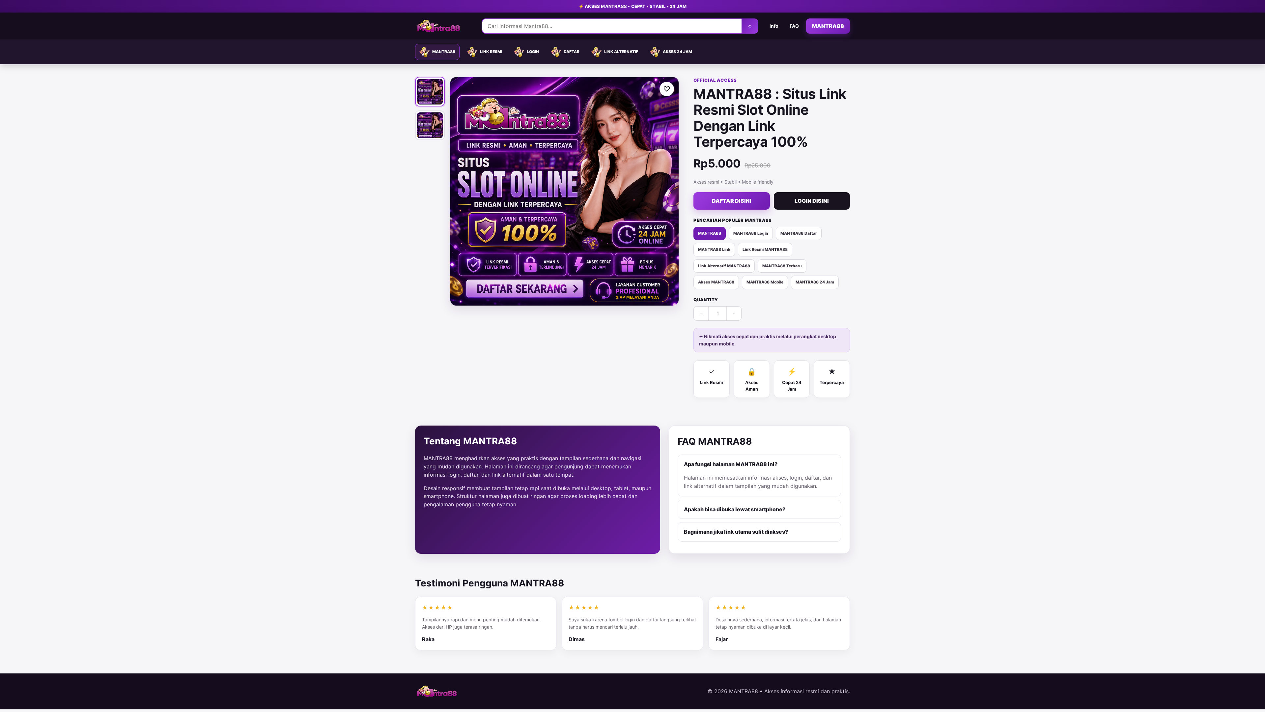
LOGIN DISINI (812, 200)
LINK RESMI (491, 51)
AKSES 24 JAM (677, 51)
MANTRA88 (828, 26)
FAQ (794, 26)
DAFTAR (571, 51)
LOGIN (533, 51)
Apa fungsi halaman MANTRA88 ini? (730, 464)
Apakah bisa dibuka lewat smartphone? (734, 509)
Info (774, 26)
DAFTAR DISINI (731, 200)
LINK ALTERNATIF (621, 51)
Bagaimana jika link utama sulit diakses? (736, 531)
